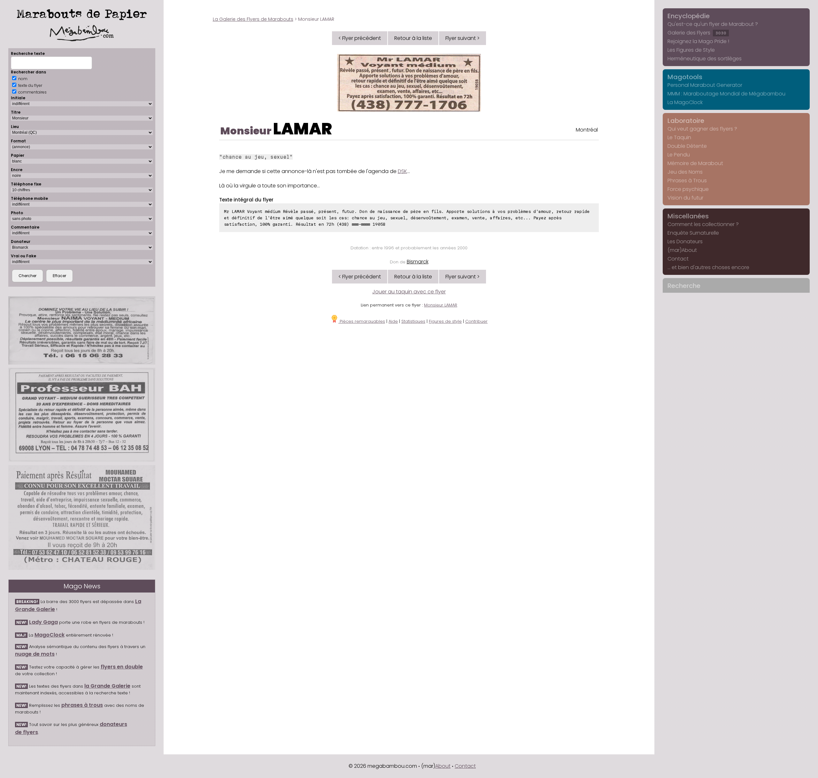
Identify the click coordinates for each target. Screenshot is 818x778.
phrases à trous (82, 705)
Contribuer (476, 321)
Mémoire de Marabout (695, 163)
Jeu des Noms (685, 172)
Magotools (685, 76)
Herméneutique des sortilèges (705, 58)
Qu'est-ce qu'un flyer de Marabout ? (713, 24)
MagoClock (50, 634)
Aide (393, 321)
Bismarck (417, 261)
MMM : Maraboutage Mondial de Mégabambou (726, 93)
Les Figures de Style (691, 50)
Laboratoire (686, 120)
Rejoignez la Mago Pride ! (698, 41)
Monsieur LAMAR (440, 305)
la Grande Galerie (107, 686)
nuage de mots (35, 654)
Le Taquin (679, 137)
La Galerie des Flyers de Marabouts (253, 19)
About (443, 766)
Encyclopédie (689, 15)
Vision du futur (685, 197)
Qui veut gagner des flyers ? (702, 128)
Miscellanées (688, 216)
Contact (678, 258)
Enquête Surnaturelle (693, 233)
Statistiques (413, 321)
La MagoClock (685, 102)
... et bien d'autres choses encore (708, 267)
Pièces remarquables (361, 321)
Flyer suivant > (462, 38)
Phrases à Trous (687, 180)
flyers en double (122, 666)
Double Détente (687, 146)
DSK (402, 171)
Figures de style (445, 321)
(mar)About (682, 250)
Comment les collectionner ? (703, 224)
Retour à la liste (413, 38)
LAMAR (302, 128)
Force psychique (688, 189)
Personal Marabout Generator (705, 85)
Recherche (684, 285)
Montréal (587, 129)
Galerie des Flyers (697, 32)
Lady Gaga (43, 622)
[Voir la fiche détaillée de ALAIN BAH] (82, 415)
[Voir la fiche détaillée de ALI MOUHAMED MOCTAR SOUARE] (82, 517)
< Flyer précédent (359, 38)
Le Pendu (679, 154)
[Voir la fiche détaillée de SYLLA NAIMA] (82, 330)
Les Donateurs (685, 241)
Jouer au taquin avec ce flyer (409, 291)
